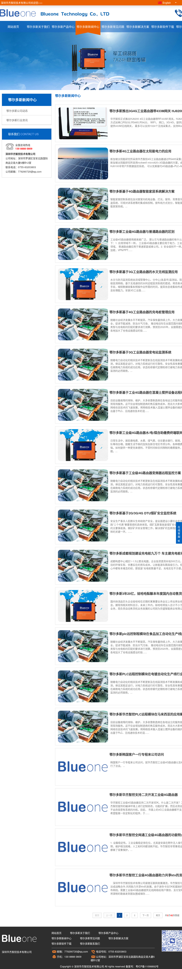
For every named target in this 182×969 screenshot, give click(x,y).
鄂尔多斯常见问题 (112, 27)
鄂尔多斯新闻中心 (88, 27)
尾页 (158, 915)
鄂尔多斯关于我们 (38, 27)
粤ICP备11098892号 (147, 966)
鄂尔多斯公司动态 (17, 111)
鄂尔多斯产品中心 (63, 27)
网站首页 (13, 27)
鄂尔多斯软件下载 (162, 27)
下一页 (145, 915)
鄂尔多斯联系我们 (90, 943)
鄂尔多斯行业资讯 (17, 120)
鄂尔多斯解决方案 (137, 27)
